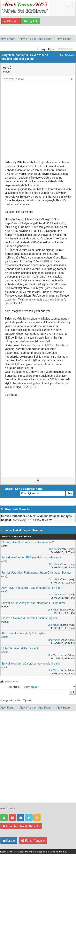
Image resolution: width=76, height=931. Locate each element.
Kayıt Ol (32, 21)
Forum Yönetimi (34, 840)
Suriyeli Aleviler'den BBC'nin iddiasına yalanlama (31, 557)
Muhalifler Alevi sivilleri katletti (19, 648)
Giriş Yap (12, 21)
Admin (4, 636)
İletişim (10, 840)
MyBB (16, 852)
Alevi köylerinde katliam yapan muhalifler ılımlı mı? (32, 588)
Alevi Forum (7, 39)
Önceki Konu (13, 489)
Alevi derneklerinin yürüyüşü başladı (23, 633)
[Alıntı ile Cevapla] (38, 481)
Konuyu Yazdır (12, 681)
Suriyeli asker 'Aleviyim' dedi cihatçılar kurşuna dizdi (33, 603)
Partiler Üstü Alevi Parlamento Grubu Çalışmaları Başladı (36, 572)
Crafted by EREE (43, 852)
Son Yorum (55, 548)
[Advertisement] (38, 122)
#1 (72, 79)
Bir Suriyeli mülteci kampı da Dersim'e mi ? (27, 542)
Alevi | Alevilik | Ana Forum (35, 39)
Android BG (61, 852)
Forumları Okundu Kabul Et (22, 826)
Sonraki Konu (34, 489)
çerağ (72, 548)
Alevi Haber (64, 39)
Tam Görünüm (67, 55)
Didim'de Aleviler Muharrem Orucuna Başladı (29, 618)
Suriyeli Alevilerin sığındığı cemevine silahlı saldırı (31, 663)
